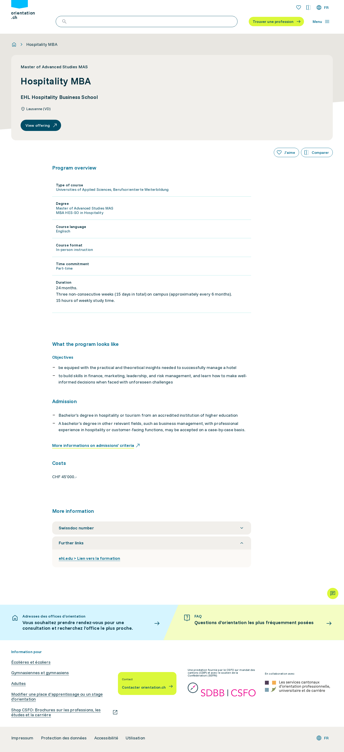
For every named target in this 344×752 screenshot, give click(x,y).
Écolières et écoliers (31, 662)
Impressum (22, 738)
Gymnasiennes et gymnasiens (40, 672)
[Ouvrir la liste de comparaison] (308, 7)
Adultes (18, 683)
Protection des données (64, 738)
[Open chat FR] (332, 593)
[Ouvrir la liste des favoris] (298, 7)
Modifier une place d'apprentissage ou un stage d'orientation (57, 697)
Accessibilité (106, 738)
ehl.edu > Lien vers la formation (89, 558)
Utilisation (135, 738)
